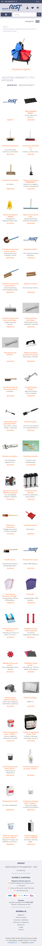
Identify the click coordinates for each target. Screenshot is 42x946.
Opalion (31, 943)
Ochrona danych (21, 917)
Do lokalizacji (21, 870)
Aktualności (21, 925)
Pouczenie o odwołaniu (21, 920)
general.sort (12, 85)
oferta (5, 27)
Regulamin (21, 915)
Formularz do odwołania (21, 922)
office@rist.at (12, 943)
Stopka (21, 927)
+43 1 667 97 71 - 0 (10, 2)
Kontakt (21, 930)
